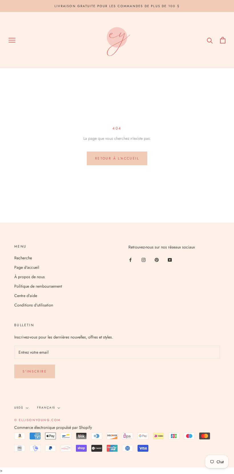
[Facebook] (130, 259)
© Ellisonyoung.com (37, 420)
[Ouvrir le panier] (222, 40)
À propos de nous (29, 277)
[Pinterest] (157, 259)
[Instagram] (144, 259)
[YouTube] (170, 259)
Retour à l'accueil (117, 158)
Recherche (23, 258)
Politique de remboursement (38, 286)
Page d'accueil (26, 267)
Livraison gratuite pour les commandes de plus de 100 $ (117, 6)
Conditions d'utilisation (33, 305)
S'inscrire (35, 371)
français (46, 407)
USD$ (18, 407)
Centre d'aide (25, 295)
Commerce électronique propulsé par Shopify (53, 427)
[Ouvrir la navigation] (12, 40)
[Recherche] (210, 40)
